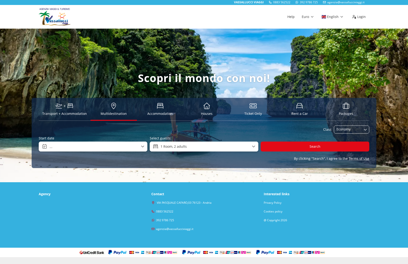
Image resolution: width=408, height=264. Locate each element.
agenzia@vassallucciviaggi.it (346, 2)
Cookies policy (273, 211)
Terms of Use (359, 158)
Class (327, 129)
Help (291, 16)
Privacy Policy (272, 203)
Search (315, 146)
